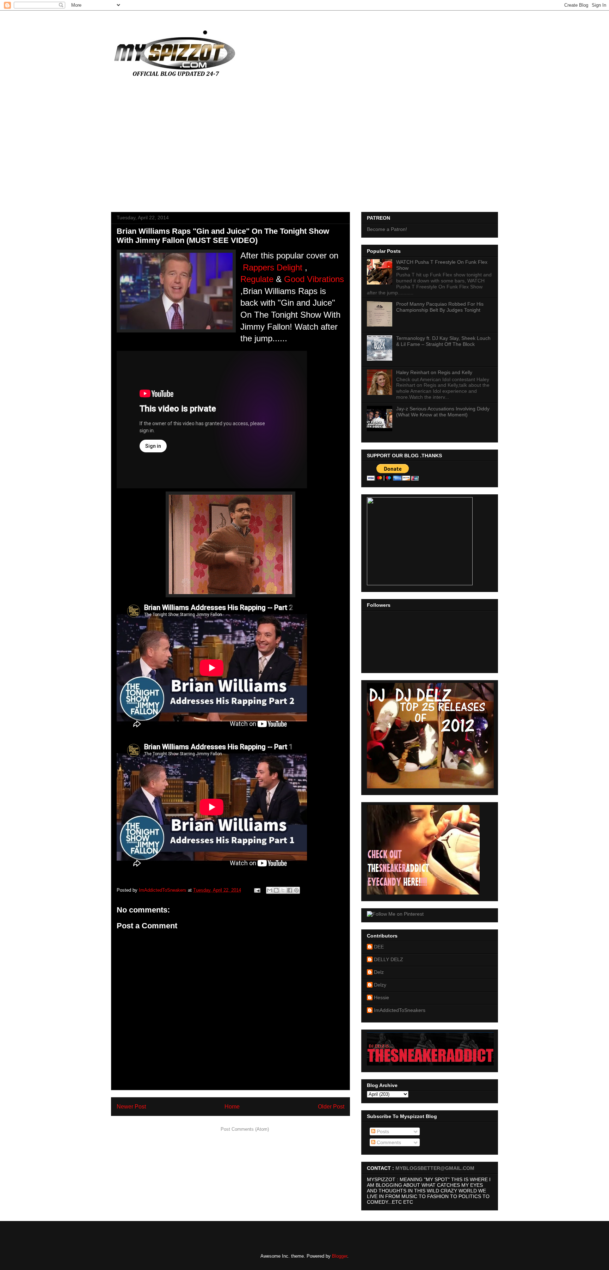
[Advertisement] (304, 148)
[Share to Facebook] (289, 890)
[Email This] (269, 890)
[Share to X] (283, 890)
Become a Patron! (387, 229)
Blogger (339, 1256)
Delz (379, 972)
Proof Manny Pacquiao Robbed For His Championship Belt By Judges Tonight (440, 307)
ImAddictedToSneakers (399, 1010)
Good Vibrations (314, 279)
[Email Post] (257, 890)
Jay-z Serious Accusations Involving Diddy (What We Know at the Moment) (443, 411)
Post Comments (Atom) (245, 1129)
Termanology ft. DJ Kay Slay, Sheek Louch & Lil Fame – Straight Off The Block (443, 341)
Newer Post (131, 1107)
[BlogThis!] (276, 890)
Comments (388, 1142)
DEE (379, 947)
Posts (382, 1131)
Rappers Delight (272, 267)
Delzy (380, 985)
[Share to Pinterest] (296, 890)
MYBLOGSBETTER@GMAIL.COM (434, 1168)
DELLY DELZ (388, 959)
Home (232, 1107)
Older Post (331, 1107)
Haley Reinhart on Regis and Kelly (434, 372)
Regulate (256, 279)
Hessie (381, 997)
